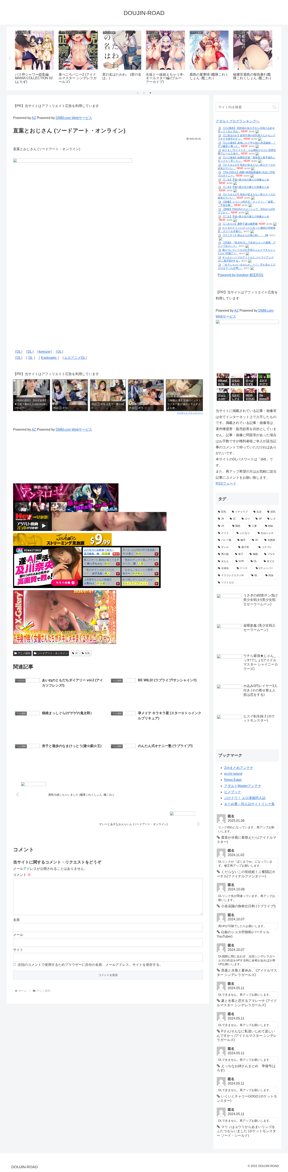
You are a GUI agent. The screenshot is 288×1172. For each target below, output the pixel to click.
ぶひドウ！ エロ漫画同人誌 (244, 798)
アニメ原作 (24, 653)
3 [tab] (150, 93)
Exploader (49, 357)
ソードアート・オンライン (52, 653)
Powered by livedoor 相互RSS (240, 275)
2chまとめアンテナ (238, 768)
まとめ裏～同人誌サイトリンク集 (249, 804)
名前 (16, 920)
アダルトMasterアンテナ (242, 786)
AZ (34, 118)
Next (278, 58)
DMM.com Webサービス (74, 118)
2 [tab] (144, 93)
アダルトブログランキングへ (238, 121)
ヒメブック (232, 792)
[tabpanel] (34, 57)
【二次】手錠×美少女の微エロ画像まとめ (245, 179)
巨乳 (87, 653)
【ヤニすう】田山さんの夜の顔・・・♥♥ (245, 235)
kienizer (45, 351)
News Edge (233, 780)
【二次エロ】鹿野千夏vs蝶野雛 (240, 223)
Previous (10, 58)
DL (18, 351)
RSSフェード (226, 483)
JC (76, 653)
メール (18, 935)
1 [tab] (138, 93)
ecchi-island (233, 773)
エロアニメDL (74, 357)
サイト (18, 949)
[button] (274, 107)
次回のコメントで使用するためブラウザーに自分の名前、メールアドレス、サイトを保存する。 (90, 964)
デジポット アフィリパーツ (190, 413)
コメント (22, 875)
